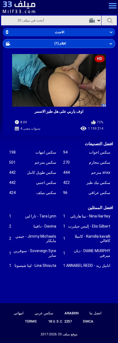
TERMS (31, 321)
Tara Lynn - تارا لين (32, 216)
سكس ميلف (32, 192)
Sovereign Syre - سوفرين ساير (32, 253)
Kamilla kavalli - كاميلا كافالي (86, 238)
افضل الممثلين (100, 207)
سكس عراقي (86, 192)
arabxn (71, 313)
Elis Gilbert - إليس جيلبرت (86, 226)
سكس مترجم (32, 162)
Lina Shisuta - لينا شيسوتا (32, 265)
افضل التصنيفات (99, 143)
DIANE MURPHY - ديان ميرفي (86, 253)
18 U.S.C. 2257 (60, 321)
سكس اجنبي (32, 182)
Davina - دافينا (32, 226)
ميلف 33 (64, 334)
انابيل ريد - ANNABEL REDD (86, 265)
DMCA (88, 321)
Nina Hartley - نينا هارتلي (86, 216)
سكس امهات (32, 152)
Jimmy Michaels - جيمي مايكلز (32, 238)
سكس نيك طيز (86, 182)
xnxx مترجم (86, 172)
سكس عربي (44, 313)
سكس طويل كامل (32, 172)
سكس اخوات (86, 152)
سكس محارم (86, 162)
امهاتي (19, 313)
